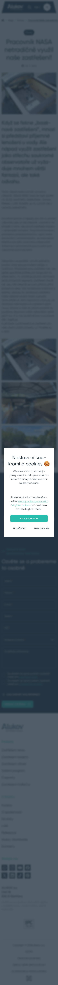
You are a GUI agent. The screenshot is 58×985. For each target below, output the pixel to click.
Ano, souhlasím (29, 518)
